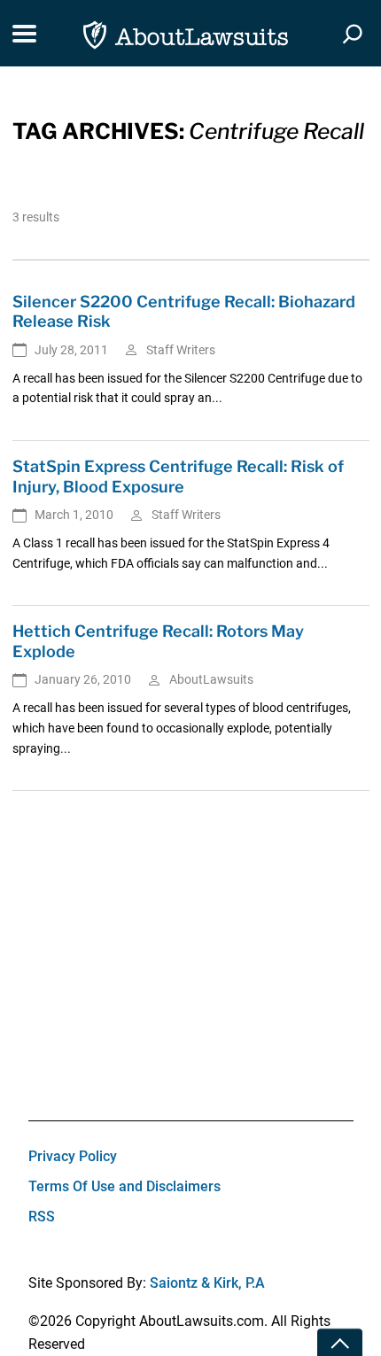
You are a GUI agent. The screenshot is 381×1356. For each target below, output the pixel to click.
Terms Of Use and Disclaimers (124, 1186)
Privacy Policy (72, 1156)
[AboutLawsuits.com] (185, 33)
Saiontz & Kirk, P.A (207, 1283)
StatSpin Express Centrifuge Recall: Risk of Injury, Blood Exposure (178, 476)
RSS (41, 1216)
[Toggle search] (352, 33)
